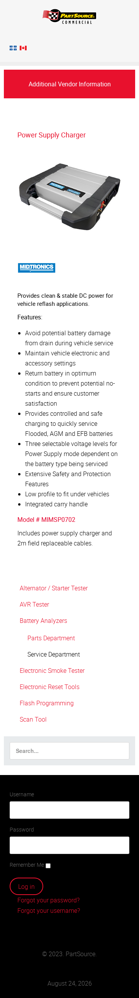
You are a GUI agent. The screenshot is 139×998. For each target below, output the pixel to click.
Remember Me (27, 864)
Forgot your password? (48, 900)
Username (22, 794)
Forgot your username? (48, 910)
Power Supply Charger (51, 134)
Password (22, 829)
